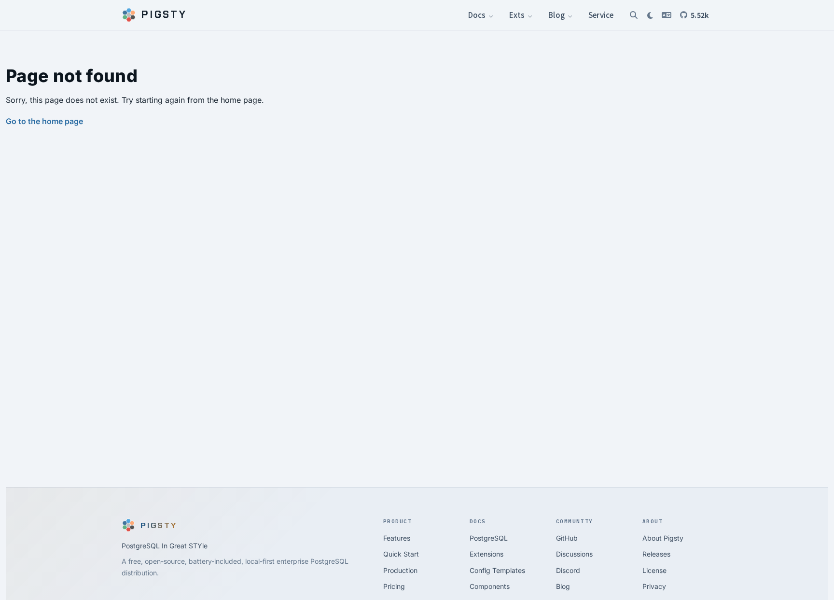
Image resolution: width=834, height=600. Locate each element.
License (654, 570)
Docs (477, 14)
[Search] (633, 15)
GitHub (567, 538)
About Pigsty (662, 538)
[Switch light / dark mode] (650, 15)
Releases (656, 554)
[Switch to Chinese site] (666, 15)
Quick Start (401, 554)
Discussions (574, 554)
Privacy (654, 586)
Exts (517, 14)
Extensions (486, 554)
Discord (568, 570)
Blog (557, 14)
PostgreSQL (489, 538)
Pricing (394, 586)
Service (600, 14)
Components (490, 586)
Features (396, 538)
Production (400, 570)
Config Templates (497, 570)
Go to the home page (44, 121)
